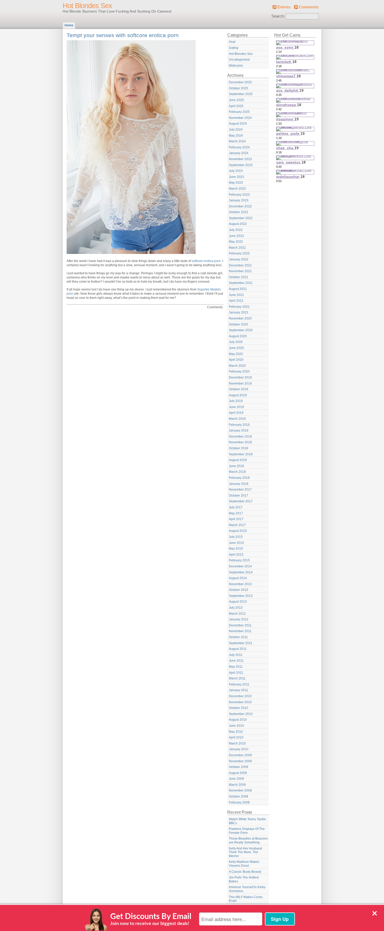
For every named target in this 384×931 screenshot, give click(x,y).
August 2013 (238, 601)
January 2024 (238, 153)
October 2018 (238, 448)
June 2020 (236, 348)
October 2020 (238, 324)
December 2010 (240, 696)
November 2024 (240, 118)
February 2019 (239, 425)
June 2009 (236, 779)
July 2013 (236, 607)
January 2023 (238, 200)
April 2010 (236, 737)
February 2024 (239, 147)
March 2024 (237, 141)
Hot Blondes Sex (87, 6)
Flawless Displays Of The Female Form (247, 831)
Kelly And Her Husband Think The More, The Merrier (245, 852)
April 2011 (236, 672)
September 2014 (241, 572)
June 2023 (236, 177)
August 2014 (238, 578)
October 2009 (238, 767)
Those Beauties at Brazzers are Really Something (248, 840)
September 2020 (241, 330)
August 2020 (238, 336)
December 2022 (240, 206)
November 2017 (240, 489)
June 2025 (236, 100)
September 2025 (241, 94)
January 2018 (238, 484)
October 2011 (238, 637)
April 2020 (236, 360)
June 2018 (236, 466)
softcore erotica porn (206, 261)
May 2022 (236, 241)
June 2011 (236, 660)
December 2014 (240, 566)
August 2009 (238, 773)
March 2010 (237, 743)
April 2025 (236, 106)
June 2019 (236, 407)
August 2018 (238, 460)
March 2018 (237, 472)
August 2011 (238, 649)
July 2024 (236, 129)
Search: (278, 16)
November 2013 (240, 584)
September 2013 (241, 596)
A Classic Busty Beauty (245, 872)
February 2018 (239, 478)
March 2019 (237, 419)
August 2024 (238, 123)
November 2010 (240, 702)
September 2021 (241, 283)
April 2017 (236, 519)
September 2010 (241, 714)
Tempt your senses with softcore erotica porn (123, 35)
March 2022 (237, 247)
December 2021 (240, 265)
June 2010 (236, 726)
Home (69, 25)
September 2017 (241, 501)
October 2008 (238, 796)
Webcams (236, 65)
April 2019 (236, 413)
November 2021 (240, 271)
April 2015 (236, 554)
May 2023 (236, 182)
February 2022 (239, 253)
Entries (283, 7)
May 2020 (236, 354)
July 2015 (236, 537)
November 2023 (240, 159)
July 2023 (236, 171)
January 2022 (238, 259)
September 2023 (241, 165)
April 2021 (236, 300)
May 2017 (236, 513)
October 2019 (238, 389)
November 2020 (240, 318)
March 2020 (237, 366)
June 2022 (236, 236)
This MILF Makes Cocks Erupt (246, 899)
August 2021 (238, 289)
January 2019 (238, 430)
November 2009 (240, 761)
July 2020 (236, 342)
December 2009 (240, 755)
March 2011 (237, 678)
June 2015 (236, 543)
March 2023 (237, 188)
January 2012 (238, 619)
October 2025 (238, 88)
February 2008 (239, 802)
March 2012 (237, 613)
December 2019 (240, 377)
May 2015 (236, 548)
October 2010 (238, 708)
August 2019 (238, 395)
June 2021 (236, 295)
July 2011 (235, 655)
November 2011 (240, 631)
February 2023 (239, 194)
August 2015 (238, 531)
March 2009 (237, 785)
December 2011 (240, 625)
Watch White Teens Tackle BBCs (247, 821)
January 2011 (238, 690)
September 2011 (240, 643)
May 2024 (236, 135)
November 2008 (240, 790)
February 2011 (239, 684)
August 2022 (238, 224)
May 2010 (236, 732)
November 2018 (240, 442)
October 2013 (238, 590)
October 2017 (238, 495)
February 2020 (239, 371)
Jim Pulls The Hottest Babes (244, 879)
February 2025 (239, 112)
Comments (309, 7)
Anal (232, 42)
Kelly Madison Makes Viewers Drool (244, 864)
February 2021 (239, 307)
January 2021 (238, 312)
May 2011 (236, 666)
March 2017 (237, 525)
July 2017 (236, 507)
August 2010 (238, 719)
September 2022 (241, 218)
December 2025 (240, 82)
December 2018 (240, 436)
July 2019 (236, 401)
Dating (233, 48)
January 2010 (238, 749)
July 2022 (236, 230)
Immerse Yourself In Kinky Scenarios (247, 889)
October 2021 (238, 277)
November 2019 (240, 383)
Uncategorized (239, 59)
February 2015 (239, 560)
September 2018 (241, 454)
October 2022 (238, 212)
